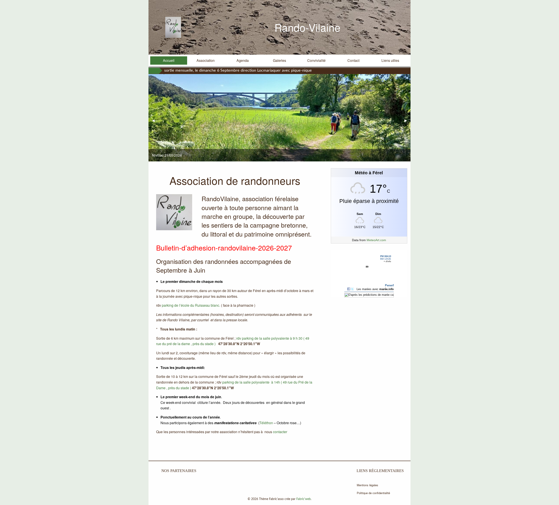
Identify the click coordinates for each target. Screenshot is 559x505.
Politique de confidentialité (373, 493)
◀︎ (155, 120)
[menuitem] (168, 60)
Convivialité (316, 60)
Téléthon (266, 422)
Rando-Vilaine (307, 27)
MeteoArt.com (376, 240)
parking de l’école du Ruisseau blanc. (191, 305)
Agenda (242, 60)
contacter (280, 431)
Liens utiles (390, 60)
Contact (353, 60)
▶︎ (407, 120)
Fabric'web (303, 499)
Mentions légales (367, 485)
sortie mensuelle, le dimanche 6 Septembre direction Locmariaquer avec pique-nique (238, 71)
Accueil (168, 60)
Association (206, 60)
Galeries (279, 60)
